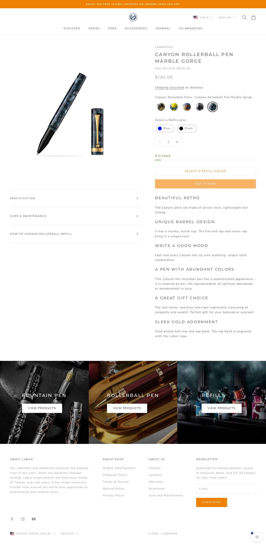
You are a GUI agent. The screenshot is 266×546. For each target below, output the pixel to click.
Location (155, 475)
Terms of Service (116, 482)
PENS (112, 28)
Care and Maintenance (166, 495)
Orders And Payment (119, 468)
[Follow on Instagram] (23, 519)
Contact (155, 468)
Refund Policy (113, 489)
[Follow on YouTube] (34, 519)
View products (42, 408)
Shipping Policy (115, 475)
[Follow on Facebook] (12, 519)
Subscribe (211, 502)
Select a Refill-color (170, 120)
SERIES (94, 28)
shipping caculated (169, 87)
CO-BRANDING (191, 28)
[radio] (160, 107)
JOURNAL (163, 28)
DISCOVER (72, 28)
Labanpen (164, 47)
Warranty (156, 482)
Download (157, 489)
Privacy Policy (114, 495)
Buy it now (205, 184)
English (225, 17)
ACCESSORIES (136, 28)
